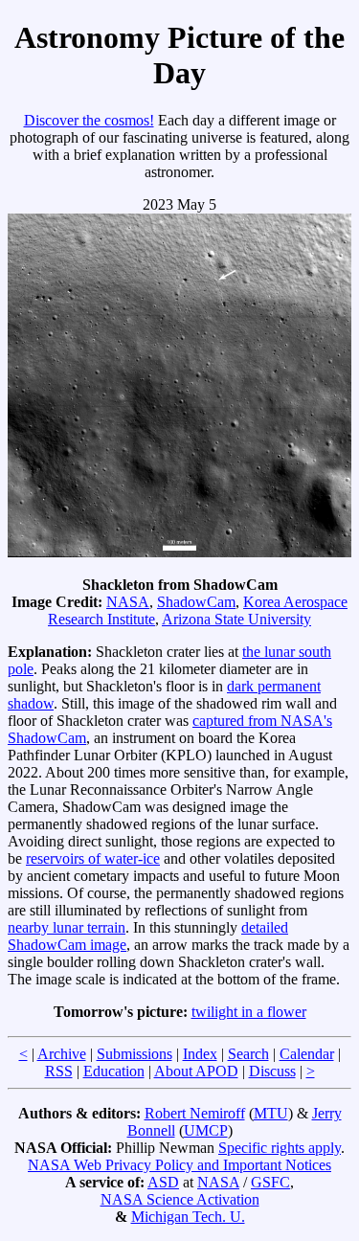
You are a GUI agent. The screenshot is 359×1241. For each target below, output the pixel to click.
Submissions (134, 1054)
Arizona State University (236, 619)
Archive (61, 1054)
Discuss (272, 1071)
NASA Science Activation (180, 1199)
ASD (163, 1182)
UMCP (206, 1130)
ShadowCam (196, 602)
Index (200, 1054)
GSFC (270, 1182)
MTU (271, 1113)
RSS (59, 1071)
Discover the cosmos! (89, 120)
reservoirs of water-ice (93, 858)
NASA (127, 602)
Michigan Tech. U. (188, 1216)
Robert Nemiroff (195, 1113)
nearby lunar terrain (66, 927)
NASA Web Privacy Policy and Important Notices (179, 1165)
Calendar (307, 1054)
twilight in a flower (248, 1012)
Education (114, 1071)
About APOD (196, 1071)
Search (248, 1054)
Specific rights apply (279, 1147)
